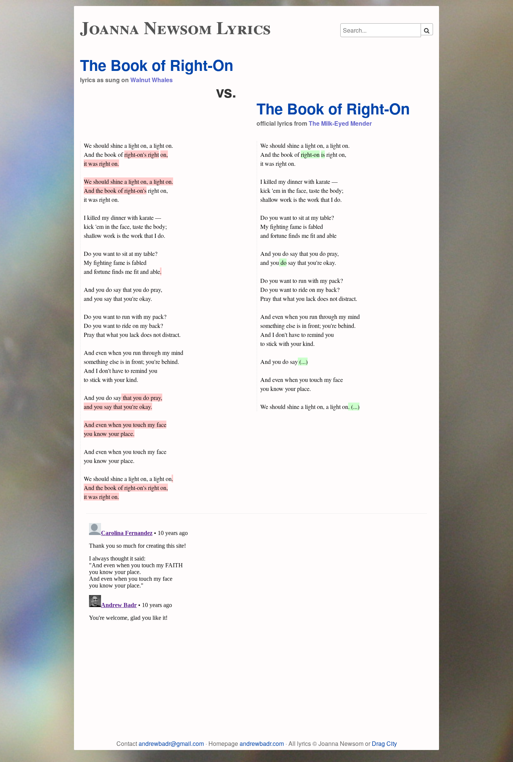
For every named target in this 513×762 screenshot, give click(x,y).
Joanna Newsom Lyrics (175, 27)
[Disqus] (256, 614)
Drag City (384, 743)
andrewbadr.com (262, 743)
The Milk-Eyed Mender (340, 123)
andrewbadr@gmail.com (171, 743)
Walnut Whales (151, 79)
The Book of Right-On (156, 64)
